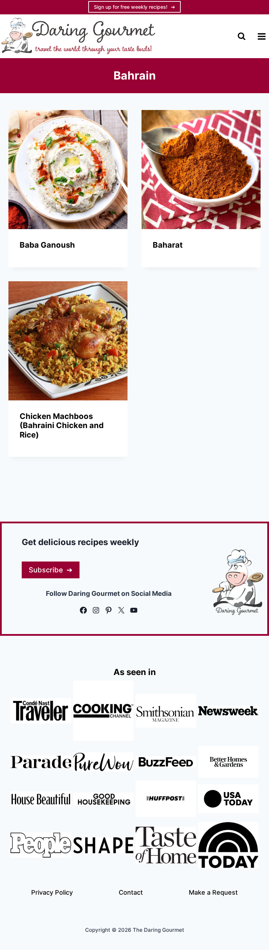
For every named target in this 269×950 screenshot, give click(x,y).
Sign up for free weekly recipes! (130, 7)
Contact (131, 892)
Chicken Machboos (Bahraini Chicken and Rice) (62, 425)
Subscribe (46, 570)
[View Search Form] (241, 36)
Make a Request (213, 892)
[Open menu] (261, 36)
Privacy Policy (52, 892)
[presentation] (67, 169)
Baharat (168, 244)
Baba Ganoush (47, 244)
